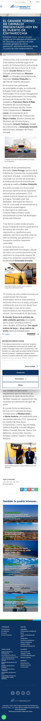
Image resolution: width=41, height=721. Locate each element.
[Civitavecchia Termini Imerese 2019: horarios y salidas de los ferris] (20, 567)
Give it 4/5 (14, 481)
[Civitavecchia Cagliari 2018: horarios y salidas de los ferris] (20, 513)
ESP (37, 2)
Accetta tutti (20, 372)
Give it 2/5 (7, 481)
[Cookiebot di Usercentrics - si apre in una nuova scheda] (27, 334)
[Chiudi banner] (38, 334)
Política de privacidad (15, 711)
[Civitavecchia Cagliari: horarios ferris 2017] (20, 531)
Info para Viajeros (14, 512)
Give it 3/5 (11, 481)
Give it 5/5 (17, 481)
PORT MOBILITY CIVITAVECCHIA (20, 7)
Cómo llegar (5, 649)
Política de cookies (27, 711)
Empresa (23, 660)
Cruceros (19, 600)
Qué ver (23, 627)
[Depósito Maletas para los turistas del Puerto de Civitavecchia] (20, 603)
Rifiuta (20, 385)
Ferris (7, 512)
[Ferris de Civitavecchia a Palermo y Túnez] (20, 585)
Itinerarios (5, 627)
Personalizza (19, 379)
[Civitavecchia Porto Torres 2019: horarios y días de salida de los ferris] (20, 549)
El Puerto (23, 649)
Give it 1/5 (4, 481)
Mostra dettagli (30, 366)
